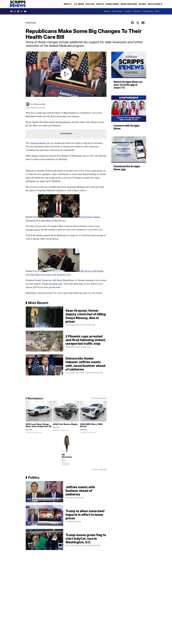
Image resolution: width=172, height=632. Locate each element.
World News (112, 4)
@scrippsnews (25, 11)
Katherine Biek (39, 104)
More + (157, 11)
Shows (142, 4)
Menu (67, 4)
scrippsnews (12, 11)
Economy (137, 11)
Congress (128, 11)
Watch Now (154, 4)
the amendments (63, 121)
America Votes (117, 11)
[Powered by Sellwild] (103, 469)
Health (100, 4)
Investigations (129, 4)
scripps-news (18, 11)
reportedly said (55, 283)
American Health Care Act (41, 142)
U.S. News (79, 4)
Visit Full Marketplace (98, 398)
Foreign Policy (148, 11)
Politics (90, 4)
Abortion (107, 11)
